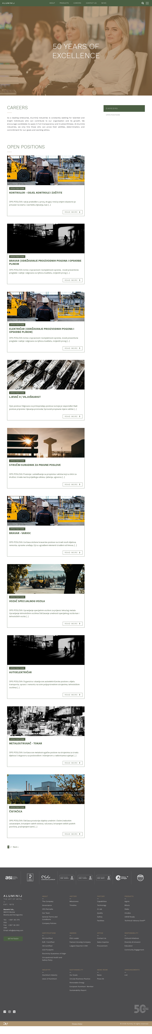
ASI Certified (47, 946)
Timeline (73, 905)
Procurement (102, 946)
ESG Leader (74, 938)
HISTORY (73, 896)
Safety (99, 917)
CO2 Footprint (47, 950)
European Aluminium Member (81, 986)
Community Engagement (134, 950)
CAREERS (77, 3)
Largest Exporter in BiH (79, 946)
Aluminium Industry (49, 975)
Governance (47, 905)
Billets (127, 905)
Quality (100, 913)
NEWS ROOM (102, 970)
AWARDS (73, 933)
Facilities (100, 921)
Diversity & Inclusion (132, 942)
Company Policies (49, 923)
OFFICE (100, 933)
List (126, 975)
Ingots (127, 901)
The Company (47, 901)
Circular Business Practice (80, 979)
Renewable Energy (77, 983)
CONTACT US (91, 3)
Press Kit (100, 979)
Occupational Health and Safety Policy (52, 958)
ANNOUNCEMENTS (132, 970)
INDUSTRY (46, 970)
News (99, 975)
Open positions (17, 188)
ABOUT (52, 3)
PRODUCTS (64, 3)
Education (129, 946)
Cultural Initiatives (132, 938)
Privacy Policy (77, 1024)
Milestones (74, 901)
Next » (16, 847)
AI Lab (99, 909)
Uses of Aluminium (49, 979)
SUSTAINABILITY (76, 970)
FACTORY (101, 896)
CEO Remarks (47, 909)
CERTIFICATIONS (49, 933)
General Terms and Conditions (49, 918)
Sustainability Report (78, 990)
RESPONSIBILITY (131, 933)
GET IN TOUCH (13, 939)
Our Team (46, 913)
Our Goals (74, 975)
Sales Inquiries (103, 942)
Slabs (127, 909)
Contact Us (101, 938)
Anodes (128, 913)
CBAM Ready (130, 917)
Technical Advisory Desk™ (135, 921)
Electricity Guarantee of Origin (54, 953)
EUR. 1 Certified (48, 942)
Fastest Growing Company (80, 942)
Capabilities (102, 901)
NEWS (103, 3)
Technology (101, 905)
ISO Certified (47, 938)
